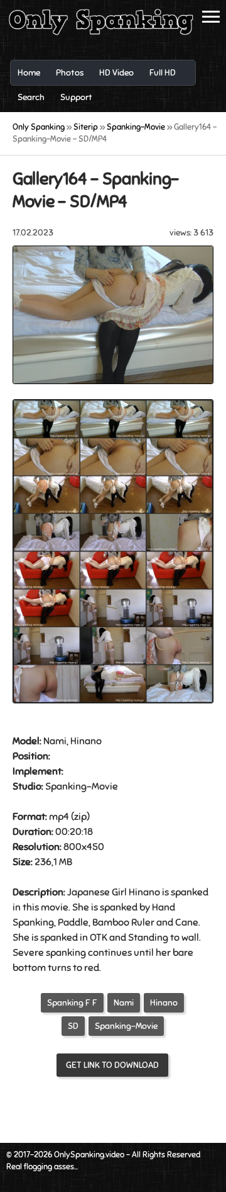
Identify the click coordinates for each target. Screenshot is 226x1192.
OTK (98, 937)
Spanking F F (72, 1002)
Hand (163, 907)
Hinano (164, 1002)
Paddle (73, 922)
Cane (186, 922)
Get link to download (112, 1065)
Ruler (142, 922)
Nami (124, 1002)
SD (73, 1026)
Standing (148, 937)
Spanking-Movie (126, 1026)
